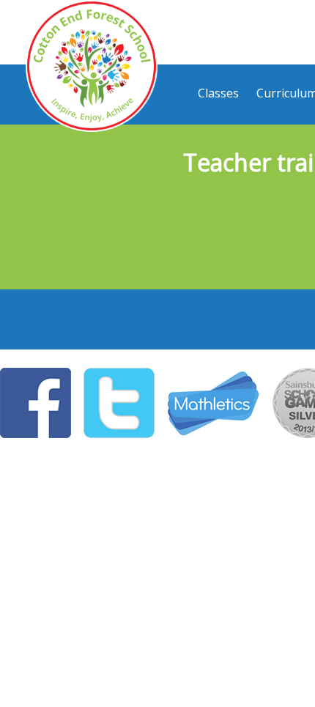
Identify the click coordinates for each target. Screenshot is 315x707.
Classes (218, 93)
